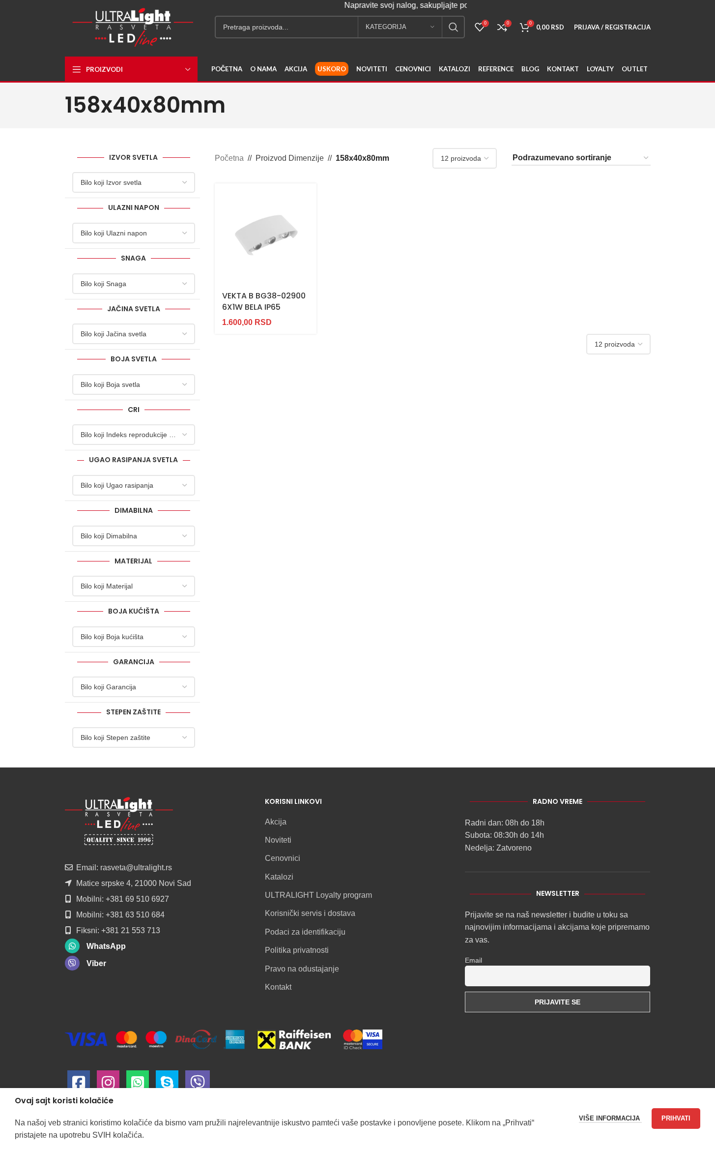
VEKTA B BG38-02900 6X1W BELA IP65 (264, 301)
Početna (229, 158)
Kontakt (278, 987)
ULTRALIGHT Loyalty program (318, 895)
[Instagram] (108, 1085)
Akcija (275, 822)
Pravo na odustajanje (302, 969)
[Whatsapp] (137, 1085)
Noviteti (278, 840)
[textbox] (134, 182)
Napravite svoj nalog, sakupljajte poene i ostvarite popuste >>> (443, 5)
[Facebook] (78, 1085)
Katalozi (279, 877)
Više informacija (610, 1118)
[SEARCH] (453, 27)
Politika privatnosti (297, 950)
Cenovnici (282, 858)
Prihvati (675, 1118)
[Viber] (197, 1085)
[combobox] (134, 182)
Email (473, 960)
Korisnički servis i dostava (310, 913)
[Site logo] (132, 26)
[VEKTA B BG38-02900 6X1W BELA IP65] (265, 234)
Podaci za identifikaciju (305, 932)
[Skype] (167, 1085)
